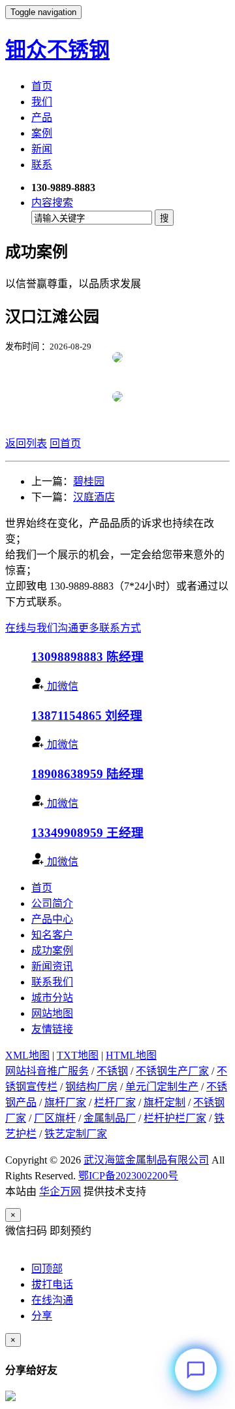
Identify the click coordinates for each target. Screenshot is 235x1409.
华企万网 (60, 1191)
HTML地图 (131, 1055)
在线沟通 (52, 1300)
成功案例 (52, 950)
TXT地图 (78, 1055)
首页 (41, 86)
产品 (41, 117)
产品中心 (52, 919)
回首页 (65, 443)
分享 (41, 1315)
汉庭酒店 (94, 497)
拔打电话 (52, 1284)
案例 (41, 133)
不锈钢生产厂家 (172, 1071)
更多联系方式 (109, 627)
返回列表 (26, 443)
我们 (41, 101)
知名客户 (52, 934)
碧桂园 (88, 481)
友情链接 (52, 1029)
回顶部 (47, 1268)
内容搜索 (52, 202)
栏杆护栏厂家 (175, 1118)
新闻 (41, 148)
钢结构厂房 (91, 1086)
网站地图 (52, 1013)
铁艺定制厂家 (75, 1133)
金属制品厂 (110, 1118)
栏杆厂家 (115, 1102)
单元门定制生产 (161, 1086)
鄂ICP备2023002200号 (128, 1175)
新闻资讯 (52, 966)
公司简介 (52, 903)
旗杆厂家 (65, 1102)
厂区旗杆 (55, 1118)
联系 (41, 164)
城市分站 (52, 997)
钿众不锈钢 (57, 50)
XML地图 (27, 1055)
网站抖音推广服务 (47, 1071)
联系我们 (52, 982)
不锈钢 (112, 1071)
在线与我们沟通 (41, 627)
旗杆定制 (164, 1102)
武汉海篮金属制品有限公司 (146, 1160)
